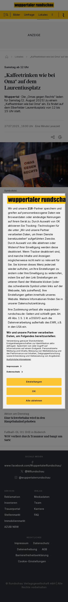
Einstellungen (34, 381)
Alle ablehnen (34, 400)
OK (34, 391)
